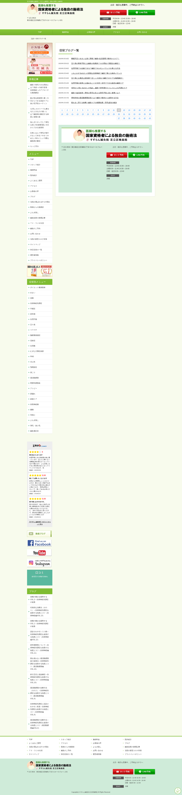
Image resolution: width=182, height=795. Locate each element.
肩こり (32, 372)
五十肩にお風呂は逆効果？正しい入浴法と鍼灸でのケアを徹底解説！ (97, 78)
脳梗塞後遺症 (35, 335)
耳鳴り (32, 415)
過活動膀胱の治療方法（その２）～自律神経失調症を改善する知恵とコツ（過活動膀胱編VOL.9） (39, 693)
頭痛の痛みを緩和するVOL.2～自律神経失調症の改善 (39, 599)
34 (140, 114)
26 (98, 114)
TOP (40, 32)
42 (145, 118)
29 (114, 114)
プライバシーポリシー (38, 260)
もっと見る (34, 146)
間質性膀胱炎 (35, 383)
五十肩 (32, 325)
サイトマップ (35, 244)
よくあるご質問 (36, 180)
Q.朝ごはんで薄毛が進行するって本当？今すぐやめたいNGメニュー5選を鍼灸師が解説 (39, 137)
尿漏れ (32, 394)
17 (145, 110)
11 (114, 110)
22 (78, 114)
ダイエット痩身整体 (37, 287)
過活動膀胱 (34, 378)
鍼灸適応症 (34, 431)
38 (124, 118)
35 (145, 114)
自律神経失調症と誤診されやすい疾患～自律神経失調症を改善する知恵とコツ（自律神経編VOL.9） (39, 709)
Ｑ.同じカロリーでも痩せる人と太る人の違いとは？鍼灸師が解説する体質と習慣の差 (39, 113)
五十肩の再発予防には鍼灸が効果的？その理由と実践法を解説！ (95, 63)
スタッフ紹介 (35, 165)
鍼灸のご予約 (35, 228)
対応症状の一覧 (36, 250)
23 (83, 114)
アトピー (33, 388)
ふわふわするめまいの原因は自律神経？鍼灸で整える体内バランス (96, 73)
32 (129, 114)
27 (103, 114)
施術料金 (65, 32)
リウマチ (33, 330)
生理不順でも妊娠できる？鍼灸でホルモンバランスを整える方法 (95, 68)
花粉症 (32, 340)
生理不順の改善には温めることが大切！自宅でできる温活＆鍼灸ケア (97, 83)
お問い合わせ (142, 32)
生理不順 (33, 319)
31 (124, 114)
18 (150, 110)
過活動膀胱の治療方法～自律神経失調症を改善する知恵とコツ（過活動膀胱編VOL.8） (39, 724)
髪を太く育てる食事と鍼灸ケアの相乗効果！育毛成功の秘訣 (94, 102)
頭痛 (32, 298)
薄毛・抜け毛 (35, 426)
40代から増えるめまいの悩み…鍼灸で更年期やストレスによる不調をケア (99, 88)
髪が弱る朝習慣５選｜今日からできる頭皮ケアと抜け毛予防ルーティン (39, 100)
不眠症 (32, 309)
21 (72, 114)
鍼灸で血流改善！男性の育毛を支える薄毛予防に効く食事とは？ (95, 93)
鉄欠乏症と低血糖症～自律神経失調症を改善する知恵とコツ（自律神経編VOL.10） (39, 678)
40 (134, 118)
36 (150, 114)
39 (129, 118)
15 (134, 110)
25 (93, 114)
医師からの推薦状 (37, 207)
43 (150, 118)
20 (67, 114)
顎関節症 (33, 367)
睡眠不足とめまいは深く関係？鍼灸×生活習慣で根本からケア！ (95, 58)
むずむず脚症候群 (37, 351)
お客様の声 (91, 32)
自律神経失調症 (36, 303)
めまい (32, 293)
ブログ (32, 196)
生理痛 (32, 346)
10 (109, 110)
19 (62, 114)
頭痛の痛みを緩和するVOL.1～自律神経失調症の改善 (39, 623)
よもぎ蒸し (34, 212)
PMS (32, 356)
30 (119, 114)
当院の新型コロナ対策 (38, 239)
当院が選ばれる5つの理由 (40, 202)
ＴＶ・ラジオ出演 (37, 223)
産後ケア (33, 399)
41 (140, 118)
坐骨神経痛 (34, 404)
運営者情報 (34, 255)
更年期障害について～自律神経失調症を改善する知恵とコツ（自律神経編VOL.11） (39, 649)
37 (119, 118)
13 (124, 110)
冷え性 (32, 362)
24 (88, 114)
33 (134, 114)
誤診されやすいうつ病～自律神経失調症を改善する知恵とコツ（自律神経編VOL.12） (39, 636)
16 (140, 110)
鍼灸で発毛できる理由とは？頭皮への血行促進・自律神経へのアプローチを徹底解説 (39, 89)
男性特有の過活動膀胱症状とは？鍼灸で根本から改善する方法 (94, 98)
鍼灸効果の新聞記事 (37, 218)
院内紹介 (33, 175)
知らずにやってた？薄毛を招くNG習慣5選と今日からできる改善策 (39, 124)
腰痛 (32, 410)
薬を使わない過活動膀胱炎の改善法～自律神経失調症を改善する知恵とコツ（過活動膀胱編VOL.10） (39, 663)
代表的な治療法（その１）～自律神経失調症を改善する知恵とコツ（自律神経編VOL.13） (39, 611)
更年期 (32, 314)
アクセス (116, 32)
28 (109, 114)
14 (129, 110)
